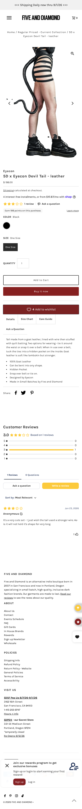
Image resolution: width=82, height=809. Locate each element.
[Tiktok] (22, 796)
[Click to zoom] (72, 53)
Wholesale (10, 643)
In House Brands (14, 631)
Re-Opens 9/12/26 (14, 735)
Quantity (9, 263)
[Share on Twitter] (23, 393)
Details (10, 319)
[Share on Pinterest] (32, 393)
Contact (8, 614)
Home (11, 32)
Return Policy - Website (17, 668)
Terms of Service (13, 676)
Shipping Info (12, 660)
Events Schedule (14, 619)
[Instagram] (16, 796)
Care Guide (45, 318)
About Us (9, 610)
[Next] (72, 103)
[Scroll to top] (74, 801)
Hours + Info (11, 713)
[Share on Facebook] (16, 393)
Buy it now (41, 291)
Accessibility (11, 680)
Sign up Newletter (14, 639)
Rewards (9, 635)
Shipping (8, 190)
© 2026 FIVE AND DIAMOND (18, 802)
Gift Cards (10, 626)
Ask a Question (15, 329)
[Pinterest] (10, 796)
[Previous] (9, 103)
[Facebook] (4, 796)
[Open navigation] (11, 18)
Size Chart (27, 318)
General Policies (13, 672)
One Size (10, 247)
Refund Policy (12, 664)
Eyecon (9, 171)
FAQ (6, 623)
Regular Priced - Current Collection (42, 32)
